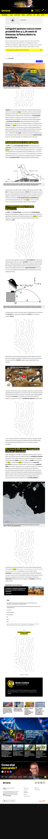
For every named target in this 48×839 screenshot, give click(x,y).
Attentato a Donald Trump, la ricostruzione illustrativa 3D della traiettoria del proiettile (28, 711)
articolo (7, 149)
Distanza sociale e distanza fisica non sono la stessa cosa (18, 709)
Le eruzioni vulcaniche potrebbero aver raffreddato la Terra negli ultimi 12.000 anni (18, 753)
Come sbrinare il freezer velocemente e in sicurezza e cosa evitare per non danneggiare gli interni (6, 754)
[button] (45, 10)
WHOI (8, 621)
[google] (12, 801)
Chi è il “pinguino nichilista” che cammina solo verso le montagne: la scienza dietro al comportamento (39, 711)
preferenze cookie (27, 796)
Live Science (9, 609)
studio (14, 125)
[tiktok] (36, 783)
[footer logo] (11, 783)
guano (19, 112)
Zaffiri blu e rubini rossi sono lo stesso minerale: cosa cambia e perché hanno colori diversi (36, 734)
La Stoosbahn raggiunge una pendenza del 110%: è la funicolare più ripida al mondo (29, 754)
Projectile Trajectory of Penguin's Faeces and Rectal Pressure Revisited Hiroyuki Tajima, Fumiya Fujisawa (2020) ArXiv (24, 607)
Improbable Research (10, 612)
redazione (25, 794)
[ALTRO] (9, 693)
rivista (27, 199)
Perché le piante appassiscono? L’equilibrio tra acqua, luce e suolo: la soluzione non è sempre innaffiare (41, 754)
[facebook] (44, 783)
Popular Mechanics (10, 614)
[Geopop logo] (5, 10)
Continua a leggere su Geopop (24, 632)
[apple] (6, 801)
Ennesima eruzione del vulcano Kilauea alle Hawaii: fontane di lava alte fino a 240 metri (7, 711)
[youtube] (41, 783)
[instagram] (39, 783)
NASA (19, 462)
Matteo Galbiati (22, 683)
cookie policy (26, 789)
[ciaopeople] (42, 801)
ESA (9, 462)
